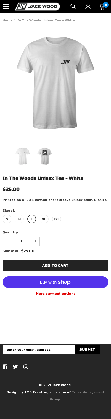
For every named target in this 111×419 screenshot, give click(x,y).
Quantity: (11, 232)
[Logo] (37, 6)
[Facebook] (4, 367)
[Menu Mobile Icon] (6, 6)
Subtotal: (11, 251)
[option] (55, 83)
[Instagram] (25, 367)
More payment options (55, 293)
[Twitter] (14, 367)
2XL (56, 219)
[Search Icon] (73, 6)
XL (44, 219)
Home (7, 20)
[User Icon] (88, 6)
